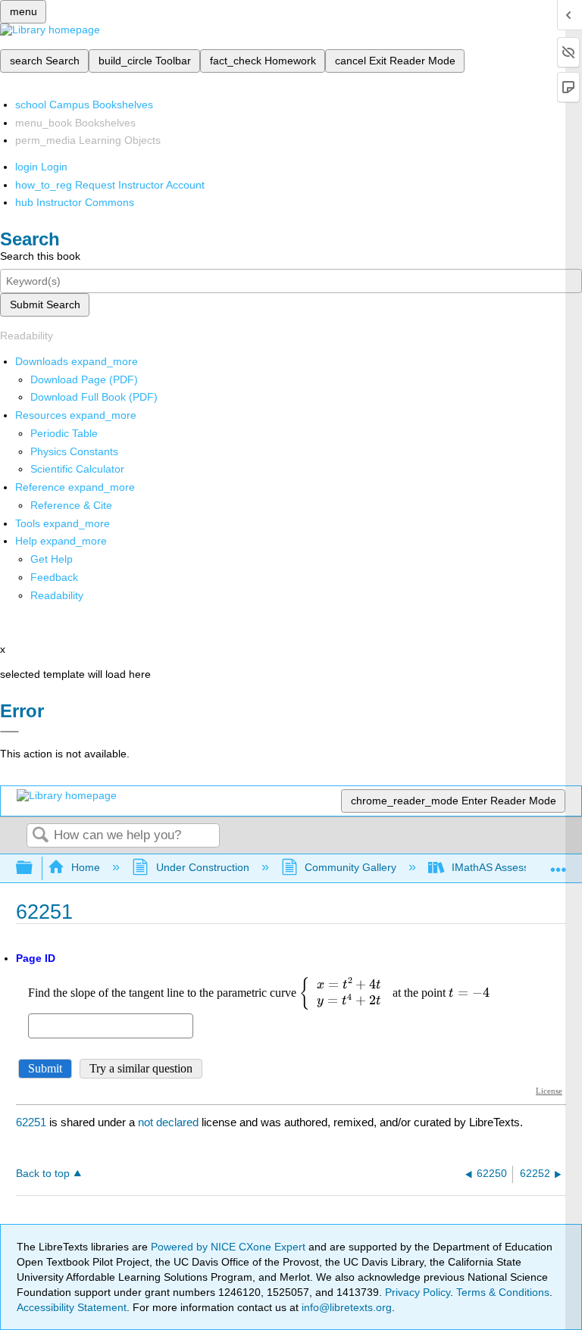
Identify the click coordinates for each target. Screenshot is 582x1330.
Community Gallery (350, 867)
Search (40, 836)
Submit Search (45, 304)
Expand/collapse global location (558, 863)
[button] (54, 577)
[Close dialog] (9, 731)
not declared (170, 1122)
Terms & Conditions (502, 1292)
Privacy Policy (417, 1292)
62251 (31, 1122)
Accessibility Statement (72, 1307)
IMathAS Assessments (505, 867)
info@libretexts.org (345, 1307)
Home (85, 867)
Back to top (43, 1173)
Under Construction (202, 867)
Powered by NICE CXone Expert (229, 1247)
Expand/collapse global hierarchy (34, 868)
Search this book (40, 256)
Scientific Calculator (77, 469)
